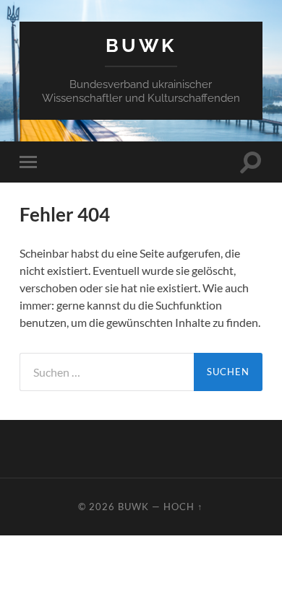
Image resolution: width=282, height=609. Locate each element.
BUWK (141, 45)
